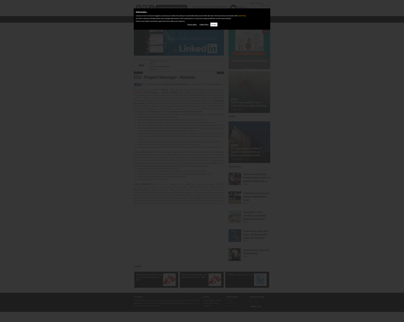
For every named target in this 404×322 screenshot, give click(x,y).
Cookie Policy (242, 16)
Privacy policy (192, 24)
